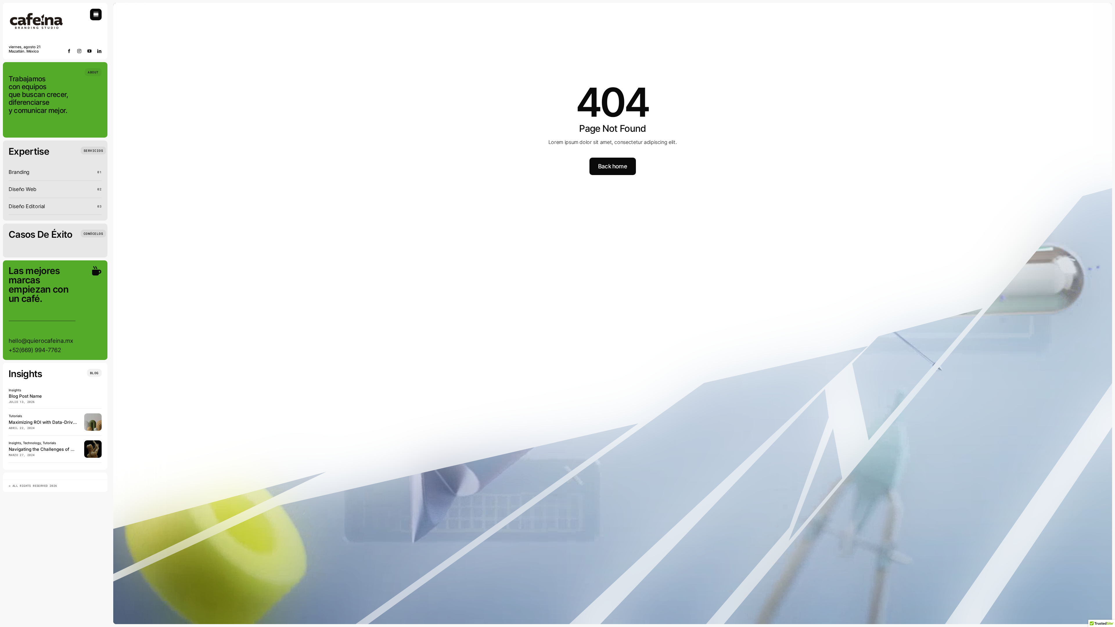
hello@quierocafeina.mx (41, 340)
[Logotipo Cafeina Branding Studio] (36, 11)
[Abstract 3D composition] (93, 416)
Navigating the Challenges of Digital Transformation (63, 449)
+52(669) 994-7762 (35, 350)
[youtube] (89, 51)
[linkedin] (99, 51)
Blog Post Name (25, 396)
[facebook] (69, 51)
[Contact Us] (91, 310)
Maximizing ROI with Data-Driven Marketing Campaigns (67, 422)
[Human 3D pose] (93, 443)
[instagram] (79, 51)
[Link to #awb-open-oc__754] (96, 14)
